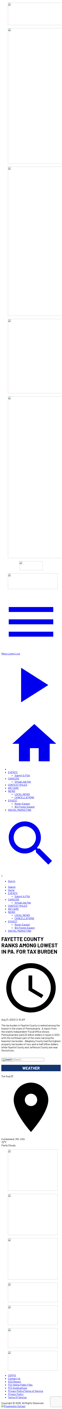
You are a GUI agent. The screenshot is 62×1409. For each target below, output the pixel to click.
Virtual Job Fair (23, 781)
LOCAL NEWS (22, 794)
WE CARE (13, 787)
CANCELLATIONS (24, 797)
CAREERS (13, 778)
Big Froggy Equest (25, 806)
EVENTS (13, 772)
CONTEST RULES (17, 784)
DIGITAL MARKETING (19, 809)
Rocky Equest (22, 803)
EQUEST (12, 800)
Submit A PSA (22, 775)
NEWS (11, 791)
